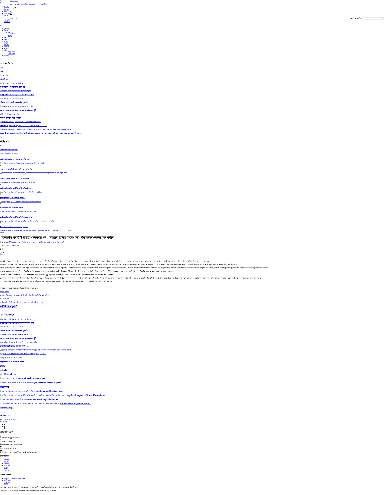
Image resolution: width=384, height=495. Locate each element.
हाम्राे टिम (7, 482)
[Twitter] (5, 426)
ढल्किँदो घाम (4, 79)
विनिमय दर (7, 22)
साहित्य (6, 41)
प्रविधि (6, 48)
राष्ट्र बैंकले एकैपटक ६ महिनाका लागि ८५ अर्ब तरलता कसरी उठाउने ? (23, 126)
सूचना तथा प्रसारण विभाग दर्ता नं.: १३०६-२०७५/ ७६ (15, 487)
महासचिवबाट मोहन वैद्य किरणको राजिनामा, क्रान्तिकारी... (16, 169)
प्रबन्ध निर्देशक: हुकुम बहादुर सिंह (54, 487)
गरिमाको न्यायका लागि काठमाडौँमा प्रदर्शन (14, 102)
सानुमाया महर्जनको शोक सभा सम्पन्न (12, 361)
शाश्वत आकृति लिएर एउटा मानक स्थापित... (12, 207)
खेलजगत (6, 46)
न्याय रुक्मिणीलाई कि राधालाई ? (9, 150)
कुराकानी (6, 39)
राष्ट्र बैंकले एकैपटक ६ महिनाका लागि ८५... (14, 346)
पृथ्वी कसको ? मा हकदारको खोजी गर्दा (12, 87)
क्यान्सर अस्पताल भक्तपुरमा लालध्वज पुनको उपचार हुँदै (18, 110)
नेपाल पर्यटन (11, 52)
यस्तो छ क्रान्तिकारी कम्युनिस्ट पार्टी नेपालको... (75, 404)
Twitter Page (5, 415)
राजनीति (6, 8)
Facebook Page (6, 408)
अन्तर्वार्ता (6, 460)
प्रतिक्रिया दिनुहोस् (8, 306)
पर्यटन (6, 50)
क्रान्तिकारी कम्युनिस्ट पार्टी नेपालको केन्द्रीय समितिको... (16, 188)
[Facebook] (4, 424)
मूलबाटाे (62, 242)
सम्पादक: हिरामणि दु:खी (71, 487)
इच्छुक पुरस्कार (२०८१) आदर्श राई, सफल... (12, 198)
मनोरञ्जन (7, 471)
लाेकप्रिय (4, 387)
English (6, 55)
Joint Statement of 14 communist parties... (14, 227)
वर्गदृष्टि (2, 232)
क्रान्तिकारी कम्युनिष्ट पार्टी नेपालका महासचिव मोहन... (15, 159)
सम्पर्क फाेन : (3, 441)
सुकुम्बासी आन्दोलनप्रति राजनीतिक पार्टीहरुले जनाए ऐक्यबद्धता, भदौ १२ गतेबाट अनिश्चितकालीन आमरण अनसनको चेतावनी (41, 133)
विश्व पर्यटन (11, 54)
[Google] (5, 428)
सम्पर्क (6, 484)
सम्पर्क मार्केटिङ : (5, 445)
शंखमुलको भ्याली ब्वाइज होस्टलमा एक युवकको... (46, 383)
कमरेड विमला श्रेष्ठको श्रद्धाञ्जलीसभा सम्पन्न (43, 399)
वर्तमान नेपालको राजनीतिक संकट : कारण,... (50, 391)
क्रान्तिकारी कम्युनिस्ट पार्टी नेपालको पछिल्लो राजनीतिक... (16, 217)
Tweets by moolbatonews (8, 419)
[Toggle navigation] (1, 25)
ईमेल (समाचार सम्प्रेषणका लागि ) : (10, 452)
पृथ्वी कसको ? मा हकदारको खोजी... (35, 378)
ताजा (2, 366)
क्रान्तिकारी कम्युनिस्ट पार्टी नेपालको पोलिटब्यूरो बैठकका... (87, 395)
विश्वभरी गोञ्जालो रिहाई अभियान (10, 118)
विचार (5, 11)
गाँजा (1, 72)
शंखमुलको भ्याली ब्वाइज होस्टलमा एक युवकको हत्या (17, 95)
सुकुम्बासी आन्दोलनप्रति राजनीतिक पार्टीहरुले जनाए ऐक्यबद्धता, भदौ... (23, 354)
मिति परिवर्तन (7, 20)
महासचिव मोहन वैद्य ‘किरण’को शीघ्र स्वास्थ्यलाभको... (15, 178)
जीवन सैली (7, 13)
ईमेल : (1, 448)
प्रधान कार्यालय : (5, 438)
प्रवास (6, 43)
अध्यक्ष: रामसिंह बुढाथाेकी (38, 487)
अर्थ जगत (6, 10)
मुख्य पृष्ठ (6, 28)
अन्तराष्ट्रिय (11, 34)
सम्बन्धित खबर (6, 314)
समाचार (6, 6)
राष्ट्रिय (10, 36)
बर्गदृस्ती (6, 15)
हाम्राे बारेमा (13, 18)
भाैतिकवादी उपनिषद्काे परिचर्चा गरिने (14, 478)
